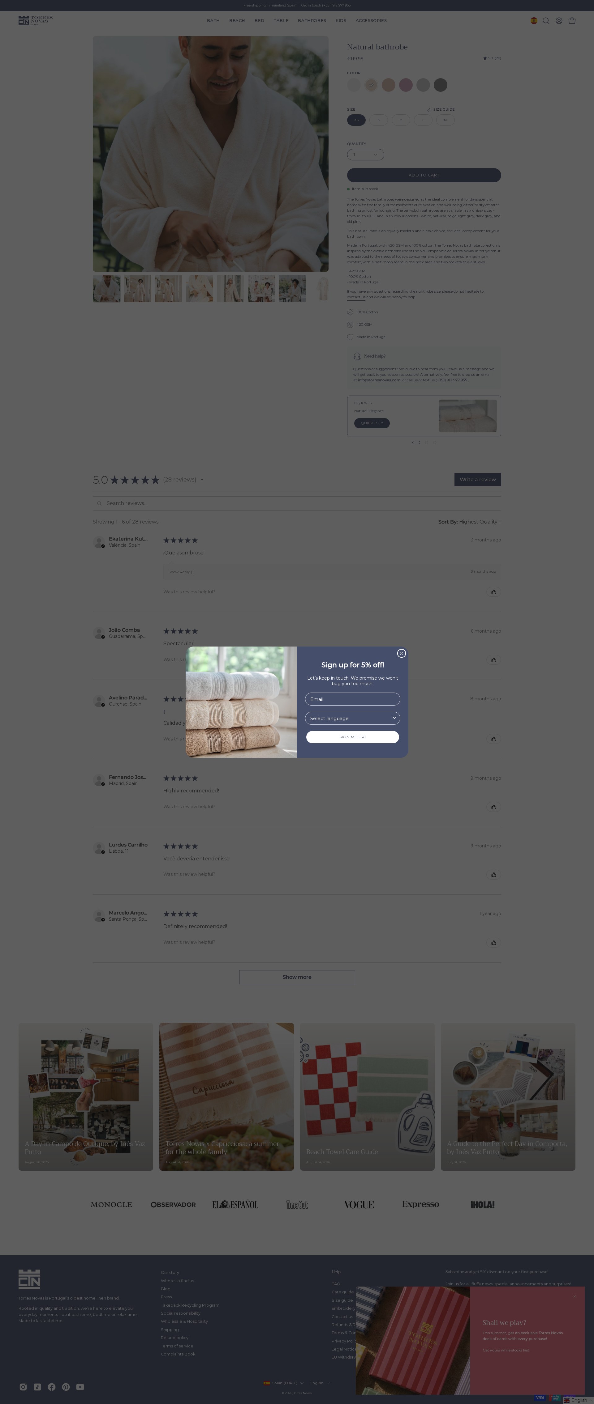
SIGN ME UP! (352, 737)
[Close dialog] (401, 653)
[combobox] (350, 718)
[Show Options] (394, 718)
